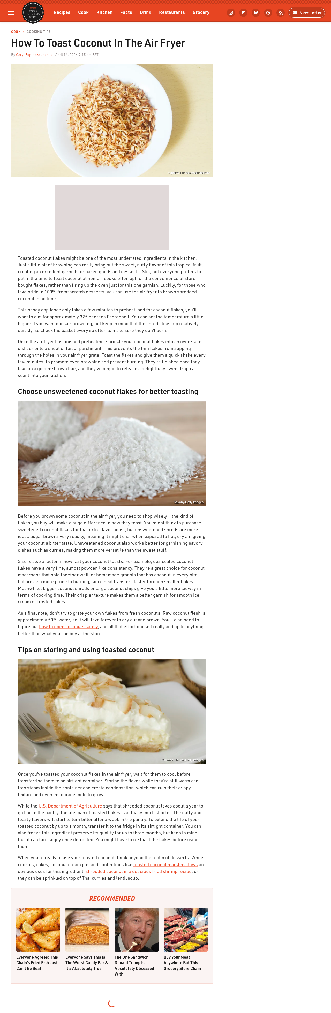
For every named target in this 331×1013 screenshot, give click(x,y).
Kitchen (104, 12)
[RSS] (280, 13)
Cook (83, 12)
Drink (145, 12)
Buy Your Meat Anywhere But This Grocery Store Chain (182, 962)
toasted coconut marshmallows (165, 864)
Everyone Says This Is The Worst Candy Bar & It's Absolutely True (86, 962)
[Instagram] (231, 13)
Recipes (62, 12)
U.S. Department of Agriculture (70, 806)
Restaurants (172, 12)
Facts (126, 12)
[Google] (268, 13)
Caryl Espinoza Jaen (32, 54)
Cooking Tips (38, 31)
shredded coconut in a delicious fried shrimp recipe (139, 871)
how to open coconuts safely (68, 626)
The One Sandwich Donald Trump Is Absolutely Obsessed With (134, 965)
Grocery (201, 12)
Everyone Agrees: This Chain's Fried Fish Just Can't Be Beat (37, 962)
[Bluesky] (256, 13)
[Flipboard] (243, 13)
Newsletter (310, 12)
